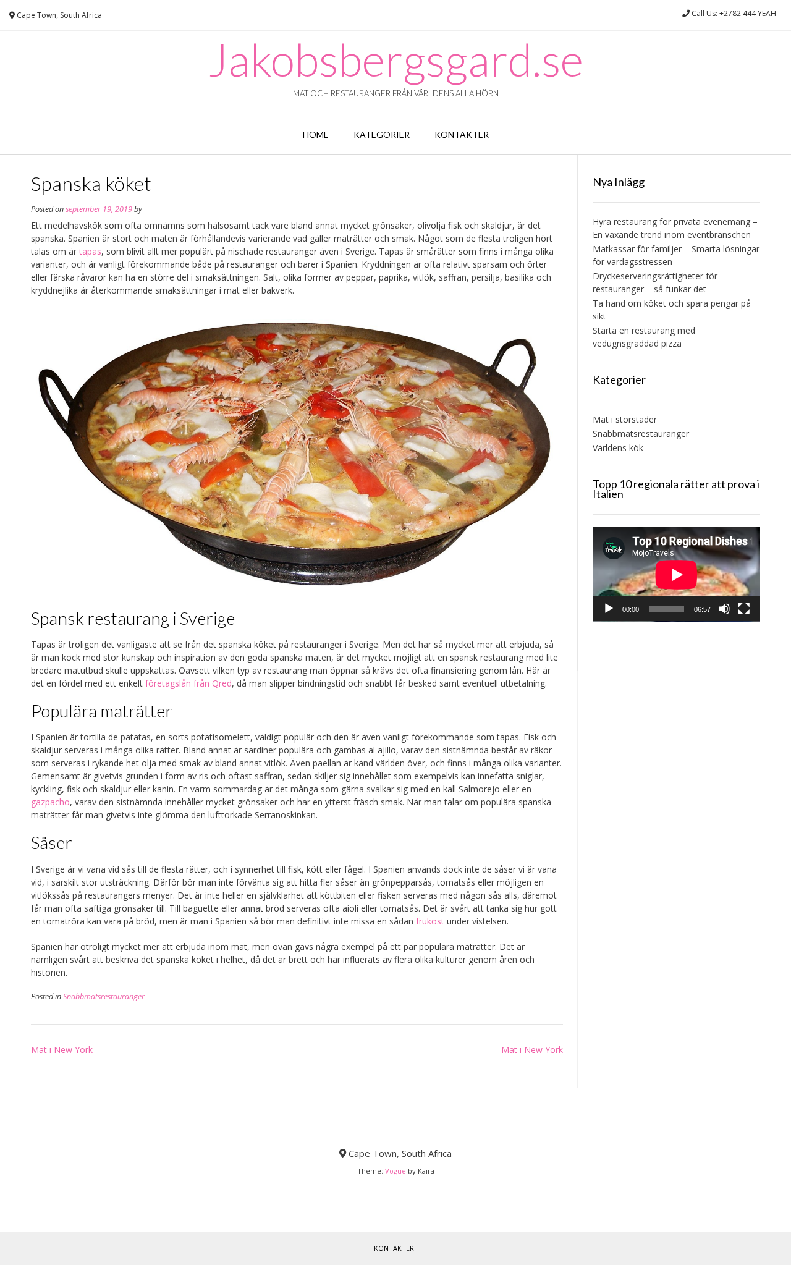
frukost (430, 921)
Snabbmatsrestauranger (104, 996)
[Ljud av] (724, 609)
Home (316, 134)
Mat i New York (62, 1050)
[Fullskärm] (744, 609)
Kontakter (461, 134)
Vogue (395, 1170)
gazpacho (50, 802)
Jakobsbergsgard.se (395, 59)
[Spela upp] (609, 609)
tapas (90, 251)
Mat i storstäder (625, 419)
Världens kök (618, 448)
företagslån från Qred (188, 683)
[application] (676, 574)
